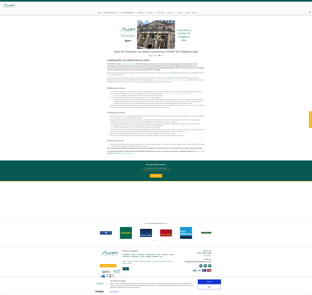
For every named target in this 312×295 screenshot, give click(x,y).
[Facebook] (201, 265)
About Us (169, 12)
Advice (150, 12)
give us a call (199, 151)
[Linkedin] (209, 265)
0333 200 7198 (165, 170)
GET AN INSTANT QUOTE (156, 165)
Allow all (209, 281)
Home (99, 12)
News (162, 55)
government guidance (128, 64)
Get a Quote (161, 12)
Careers (187, 12)
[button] (310, 12)
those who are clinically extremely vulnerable (178, 93)
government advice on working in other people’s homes (170, 80)
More (193, 12)
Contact (179, 12)
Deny (209, 287)
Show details (114, 291)
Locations (140, 12)
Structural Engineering (127, 12)
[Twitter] (205, 265)
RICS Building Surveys (110, 12)
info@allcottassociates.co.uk (123, 153)
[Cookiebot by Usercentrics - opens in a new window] (99, 292)
